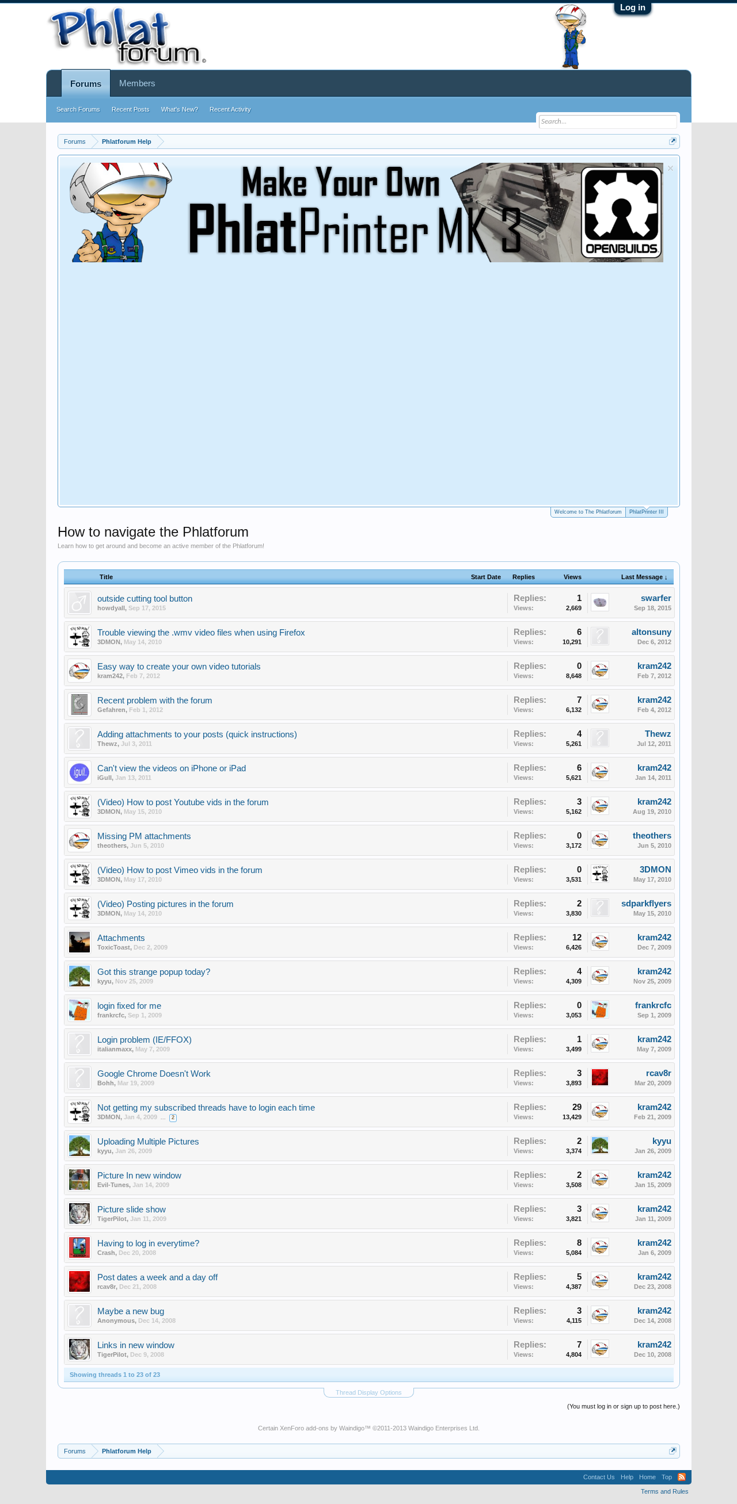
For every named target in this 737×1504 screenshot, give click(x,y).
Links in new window (135, 1345)
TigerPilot (112, 1218)
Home (647, 1477)
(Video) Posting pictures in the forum (165, 904)
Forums (85, 84)
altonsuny (651, 632)
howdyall (111, 607)
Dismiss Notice (670, 168)
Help (627, 1477)
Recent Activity (230, 109)
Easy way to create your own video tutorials (179, 666)
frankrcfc (110, 1015)
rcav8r (658, 1073)
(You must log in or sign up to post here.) (623, 1406)
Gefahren (111, 709)
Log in (632, 7)
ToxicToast (113, 947)
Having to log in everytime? (148, 1243)
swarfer (656, 598)
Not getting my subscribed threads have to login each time (206, 1107)
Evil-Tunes (113, 1184)
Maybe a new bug (130, 1311)
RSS (682, 1477)
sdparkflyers (646, 903)
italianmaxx (114, 1049)
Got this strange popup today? (153, 972)
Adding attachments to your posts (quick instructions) (197, 734)
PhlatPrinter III (646, 512)
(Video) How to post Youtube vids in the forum (183, 802)
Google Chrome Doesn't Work (154, 1073)
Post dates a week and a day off (157, 1277)
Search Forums (78, 109)
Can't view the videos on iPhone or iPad (171, 768)
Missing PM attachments (144, 836)
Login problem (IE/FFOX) (144, 1039)
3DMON (108, 641)
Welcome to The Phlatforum (588, 512)
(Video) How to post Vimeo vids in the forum (180, 870)
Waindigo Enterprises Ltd (443, 1428)
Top (667, 1477)
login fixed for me (129, 1006)
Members (137, 83)
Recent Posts (131, 109)
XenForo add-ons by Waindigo (322, 1428)
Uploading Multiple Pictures (148, 1141)
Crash (106, 1252)
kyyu (104, 981)
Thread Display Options (369, 1392)
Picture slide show (131, 1209)
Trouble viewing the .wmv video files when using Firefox (201, 632)
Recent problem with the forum (154, 700)
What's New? (179, 109)
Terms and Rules (665, 1491)
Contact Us (599, 1477)
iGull (104, 777)
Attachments (121, 938)
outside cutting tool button (144, 598)
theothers (112, 845)
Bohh (105, 1083)
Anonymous (116, 1320)
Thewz (107, 743)
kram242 (110, 675)
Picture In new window (139, 1175)
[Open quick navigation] (673, 141)
